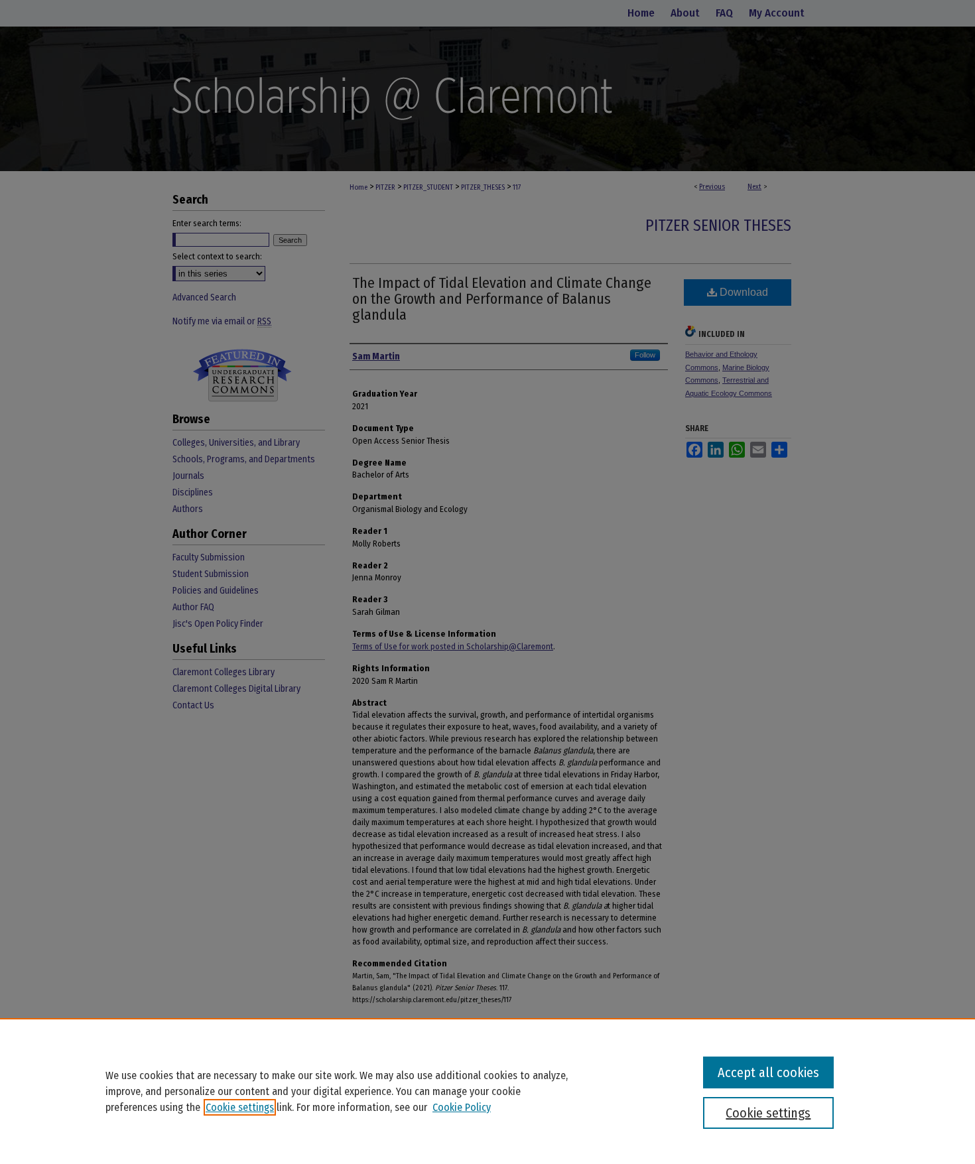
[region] (487, 1091)
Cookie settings (240, 1107)
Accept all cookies (768, 1072)
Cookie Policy (461, 1107)
